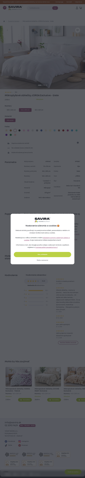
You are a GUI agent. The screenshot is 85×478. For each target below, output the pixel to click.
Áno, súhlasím (42, 254)
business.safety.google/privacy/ (46, 247)
